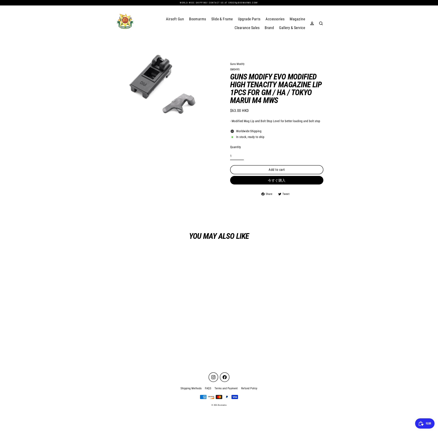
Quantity (235, 147)
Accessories (275, 19)
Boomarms (197, 19)
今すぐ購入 (277, 180)
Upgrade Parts (249, 19)
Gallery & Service (292, 28)
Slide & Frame (222, 19)
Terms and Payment (226, 388)
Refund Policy (249, 388)
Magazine (297, 19)
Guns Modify (237, 64)
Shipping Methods (191, 388)
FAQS (208, 388)
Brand (269, 28)
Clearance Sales (247, 28)
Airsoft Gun (175, 19)
